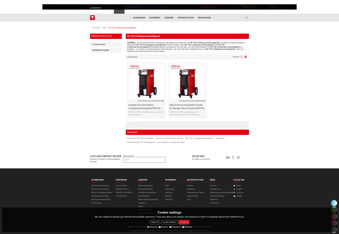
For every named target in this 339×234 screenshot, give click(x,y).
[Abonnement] (162, 159)
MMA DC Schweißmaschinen (101, 192)
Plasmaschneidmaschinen (100, 199)
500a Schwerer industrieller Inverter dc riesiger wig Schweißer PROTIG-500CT (187, 107)
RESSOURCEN (204, 18)
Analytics (164, 227)
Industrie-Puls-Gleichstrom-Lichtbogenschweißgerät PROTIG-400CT (144, 107)
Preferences (176, 227)
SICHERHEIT (154, 18)
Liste (241, 57)
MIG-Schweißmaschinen (100, 186)
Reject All (155, 222)
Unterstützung (185, 18)
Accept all (184, 222)
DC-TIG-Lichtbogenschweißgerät (199, 138)
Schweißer (220, 138)
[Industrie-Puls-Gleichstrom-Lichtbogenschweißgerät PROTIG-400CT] (146, 81)
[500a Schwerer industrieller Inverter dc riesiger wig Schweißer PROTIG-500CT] (187, 81)
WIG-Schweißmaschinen (100, 189)
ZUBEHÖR (168, 18)
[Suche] (246, 17)
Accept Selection (169, 222)
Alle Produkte (96, 203)
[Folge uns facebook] (237, 2)
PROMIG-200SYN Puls (124, 192)
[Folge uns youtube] (232, 2)
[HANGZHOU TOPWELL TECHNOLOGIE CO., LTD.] (92, 18)
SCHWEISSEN (139, 18)
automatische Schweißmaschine (171, 142)
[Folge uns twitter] (242, 2)
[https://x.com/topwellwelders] (334, 203)
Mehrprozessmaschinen (100, 196)
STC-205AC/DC (121, 196)
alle (104, 28)
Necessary (153, 227)
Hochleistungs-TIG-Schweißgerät (141, 142)
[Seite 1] (129, 125)
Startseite (96, 28)
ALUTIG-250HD (121, 186)
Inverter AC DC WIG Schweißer (140, 138)
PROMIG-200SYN (122, 189)
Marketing (188, 227)
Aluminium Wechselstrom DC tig (169, 138)
